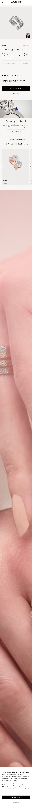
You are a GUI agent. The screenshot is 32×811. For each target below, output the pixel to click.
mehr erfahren (16, 131)
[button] (30, 23)
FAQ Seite (19, 80)
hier (3, 791)
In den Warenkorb (16, 88)
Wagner (5, 180)
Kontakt (16, 93)
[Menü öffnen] (3, 2)
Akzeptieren (16, 797)
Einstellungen (16, 806)
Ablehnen (16, 802)
